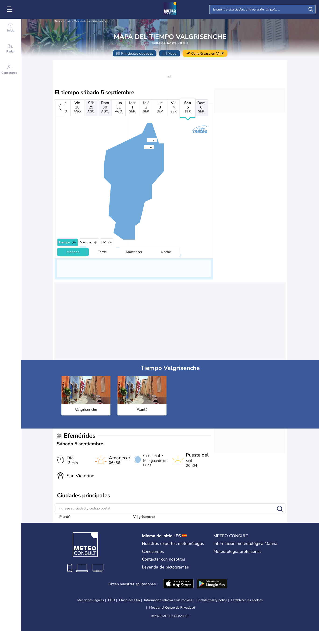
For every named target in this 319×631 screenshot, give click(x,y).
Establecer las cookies (247, 600)
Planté (64, 516)
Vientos (85, 242)
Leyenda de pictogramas (165, 567)
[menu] (10, 9)
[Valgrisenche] (144, 147)
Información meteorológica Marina (245, 543)
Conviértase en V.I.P (207, 53)
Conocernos (153, 551)
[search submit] (310, 9)
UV (103, 242)
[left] (60, 107)
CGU (111, 600)
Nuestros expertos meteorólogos (173, 543)
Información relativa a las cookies (168, 600)
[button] (144, 147)
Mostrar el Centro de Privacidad (172, 608)
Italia (68, 21)
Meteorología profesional (237, 551)
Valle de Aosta (82, 21)
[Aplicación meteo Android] (212, 584)
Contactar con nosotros (163, 559)
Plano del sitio (129, 600)
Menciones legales (90, 600)
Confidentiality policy (211, 600)
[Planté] (147, 139)
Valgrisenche (99, 21)
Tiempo (59, 21)
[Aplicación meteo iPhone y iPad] (178, 584)
